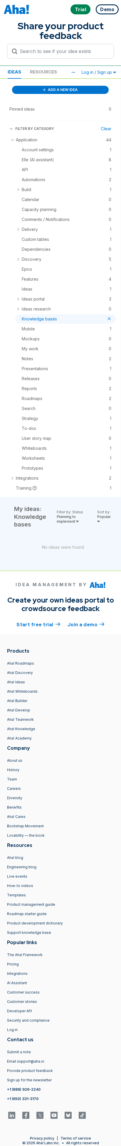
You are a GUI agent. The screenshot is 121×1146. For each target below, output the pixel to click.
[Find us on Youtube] (54, 1115)
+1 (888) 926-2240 (24, 1089)
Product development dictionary (35, 923)
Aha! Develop (18, 710)
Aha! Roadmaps (20, 663)
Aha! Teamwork (20, 719)
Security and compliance (28, 1020)
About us (14, 760)
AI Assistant (17, 983)
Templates (16, 895)
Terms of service (75, 1138)
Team (12, 779)
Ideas (14, 72)
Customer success (23, 992)
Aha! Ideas (16, 682)
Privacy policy (42, 1138)
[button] (73, 72)
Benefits (14, 807)
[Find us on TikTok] (82, 1115)
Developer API (19, 1011)
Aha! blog (15, 857)
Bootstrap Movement (25, 826)
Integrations (17, 973)
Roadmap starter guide (27, 914)
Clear (106, 128)
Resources (43, 72)
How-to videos (20, 885)
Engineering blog (21, 867)
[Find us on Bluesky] (68, 1115)
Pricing (13, 964)
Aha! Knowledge (21, 729)
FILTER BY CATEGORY (34, 128)
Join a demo (86, 625)
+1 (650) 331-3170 (22, 1099)
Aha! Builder (17, 701)
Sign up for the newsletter (29, 1080)
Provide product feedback (30, 1070)
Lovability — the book (26, 835)
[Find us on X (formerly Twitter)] (40, 1115)
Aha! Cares (16, 816)
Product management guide (31, 904)
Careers (14, 788)
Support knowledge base (29, 932)
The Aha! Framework (25, 955)
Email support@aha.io (25, 1061)
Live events (17, 876)
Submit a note (19, 1052)
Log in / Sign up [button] (97, 72)
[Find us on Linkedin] (11, 1115)
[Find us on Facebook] (26, 1115)
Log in (12, 1029)
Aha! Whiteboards (22, 691)
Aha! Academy (19, 738)
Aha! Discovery (20, 672)
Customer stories (22, 1001)
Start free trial (38, 625)
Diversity (14, 798)
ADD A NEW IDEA (62, 90)
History (13, 770)
